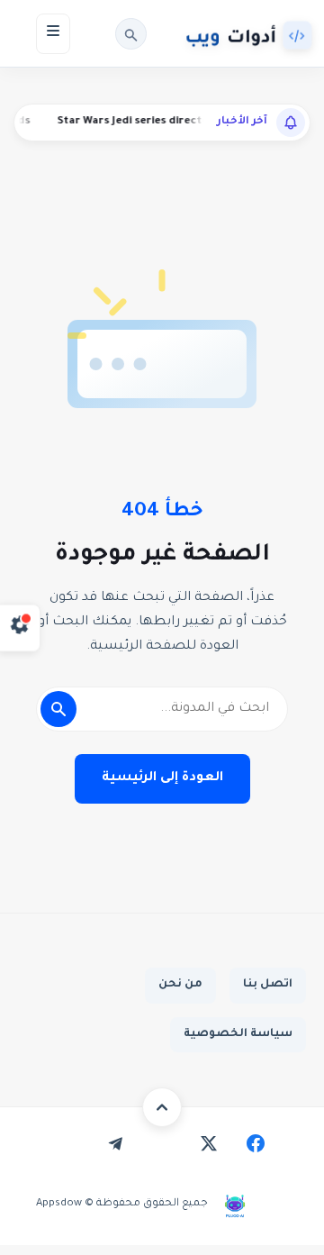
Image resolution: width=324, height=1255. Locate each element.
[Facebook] (256, 1143)
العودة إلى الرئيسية (162, 778)
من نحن (180, 984)
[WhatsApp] (68, 1143)
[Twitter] (209, 1143)
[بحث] (131, 34)
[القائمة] (53, 34)
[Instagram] (162, 1143)
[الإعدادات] (20, 627)
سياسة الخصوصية (238, 1034)
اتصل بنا (267, 984)
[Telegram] (115, 1143)
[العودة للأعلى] (162, 1107)
